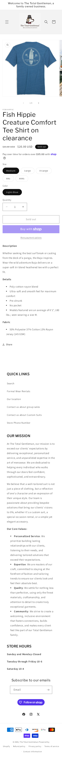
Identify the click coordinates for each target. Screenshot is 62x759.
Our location (14, 399)
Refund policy (19, 746)
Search (10, 383)
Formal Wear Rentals (18, 391)
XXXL (23, 179)
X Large (45, 171)
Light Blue (14, 192)
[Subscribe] (48, 690)
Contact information (32, 751)
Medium (12, 171)
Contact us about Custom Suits (24, 414)
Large (29, 171)
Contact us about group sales (23, 406)
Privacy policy (35, 746)
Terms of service (51, 746)
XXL (10, 179)
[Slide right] (38, 103)
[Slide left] (23, 103)
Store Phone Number (18, 422)
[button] (7, 22)
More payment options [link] (31, 237)
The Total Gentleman (29, 742)
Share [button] (9, 344)
